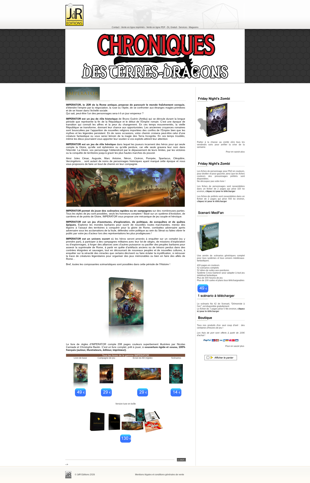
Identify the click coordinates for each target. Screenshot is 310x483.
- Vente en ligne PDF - (156, 27)
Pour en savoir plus (235, 152)
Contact (115, 27)
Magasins (193, 27)
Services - (183, 27)
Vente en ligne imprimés (133, 27)
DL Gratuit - (172, 27)
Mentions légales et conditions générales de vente (159, 474)
